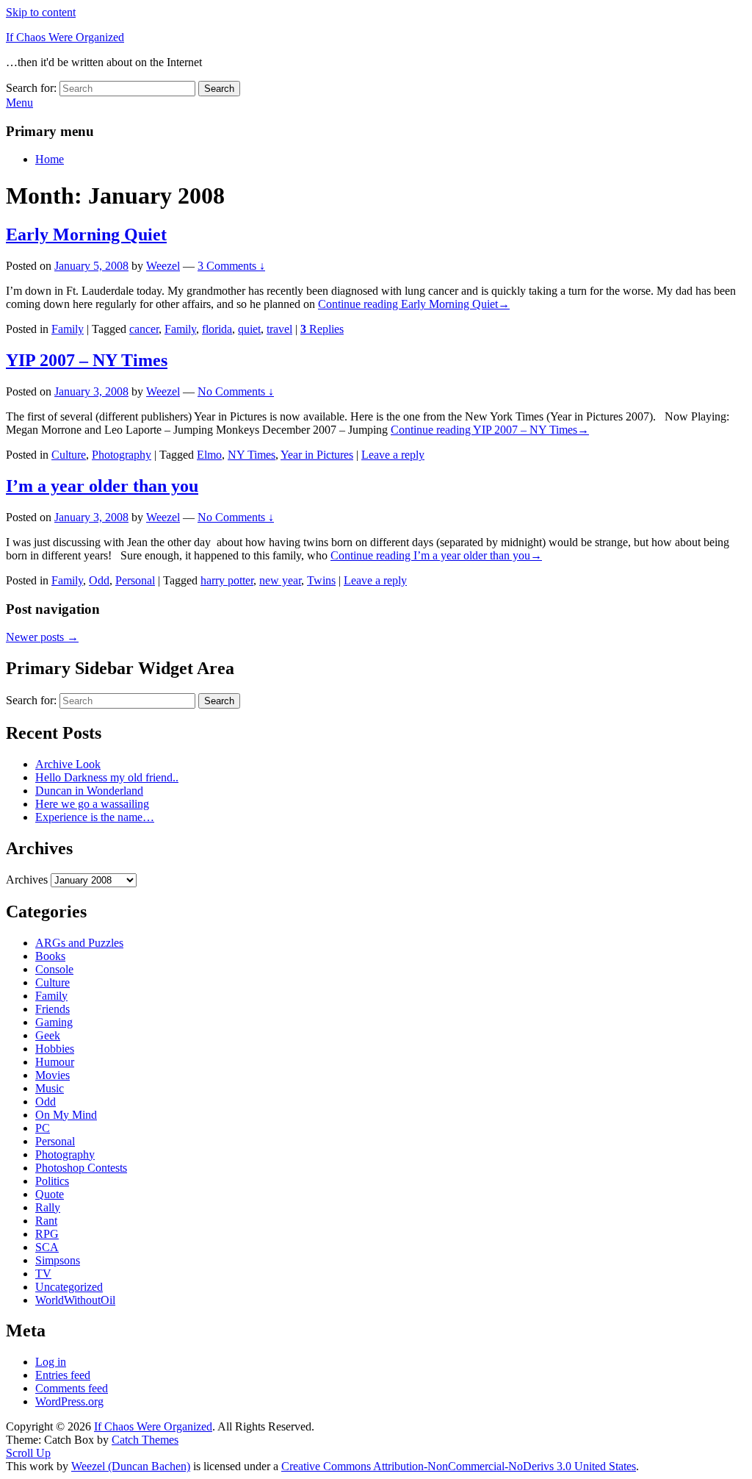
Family (67, 329)
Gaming (54, 1022)
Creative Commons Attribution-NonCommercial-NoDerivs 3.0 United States (458, 1466)
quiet (249, 329)
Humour (54, 1062)
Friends (52, 1009)
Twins (321, 580)
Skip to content (41, 12)
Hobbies (54, 1048)
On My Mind (66, 1115)
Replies (322, 329)
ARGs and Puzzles (79, 943)
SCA (47, 1247)
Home (49, 159)
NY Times (251, 454)
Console (54, 969)
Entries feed (62, 1375)
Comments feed (71, 1388)
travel (279, 329)
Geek (47, 1035)
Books (50, 956)
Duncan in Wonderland (89, 790)
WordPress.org (69, 1401)
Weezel (163, 265)
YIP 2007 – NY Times (86, 360)
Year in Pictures (317, 454)
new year (280, 580)
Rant (46, 1220)
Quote (49, 1194)
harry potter (226, 580)
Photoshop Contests (81, 1167)
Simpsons (57, 1260)
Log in (50, 1362)
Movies (52, 1075)
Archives (27, 879)
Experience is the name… (94, 817)
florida (217, 329)
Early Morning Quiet (86, 234)
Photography (121, 454)
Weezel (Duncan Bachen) (130, 1466)
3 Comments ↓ (231, 265)
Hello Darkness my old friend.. (106, 777)
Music (49, 1088)
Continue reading (414, 304)
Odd (99, 580)
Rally (47, 1207)
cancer (144, 329)
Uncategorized (69, 1287)
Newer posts (42, 637)
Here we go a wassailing (92, 804)
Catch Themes (145, 1439)
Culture (68, 454)
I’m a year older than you (102, 485)
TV (43, 1273)
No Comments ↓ (236, 391)
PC (42, 1128)
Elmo (209, 454)
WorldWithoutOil (75, 1300)
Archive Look (68, 764)
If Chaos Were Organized (65, 37)
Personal (135, 580)
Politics (52, 1181)
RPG (47, 1234)
